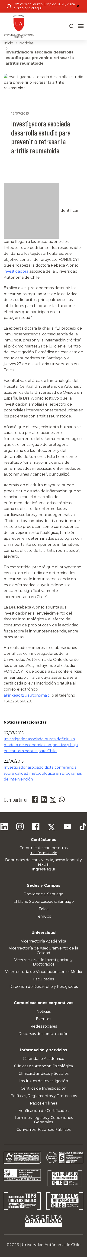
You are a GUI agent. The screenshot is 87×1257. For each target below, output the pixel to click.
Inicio (8, 43)
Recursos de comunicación (43, 1034)
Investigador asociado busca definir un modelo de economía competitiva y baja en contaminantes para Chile (41, 745)
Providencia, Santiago (43, 894)
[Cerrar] (78, 6)
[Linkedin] (4, 827)
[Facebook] (35, 827)
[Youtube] (67, 827)
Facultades (43, 979)
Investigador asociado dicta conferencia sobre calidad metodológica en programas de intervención (43, 773)
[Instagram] (20, 827)
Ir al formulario (43, 853)
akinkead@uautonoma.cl (27, 695)
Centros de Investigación (43, 1088)
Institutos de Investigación (43, 1081)
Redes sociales (43, 1026)
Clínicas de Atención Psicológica (43, 1066)
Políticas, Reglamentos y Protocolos (43, 1096)
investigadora (16, 271)
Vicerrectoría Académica (43, 941)
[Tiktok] (83, 827)
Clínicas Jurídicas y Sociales (43, 1073)
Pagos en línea (43, 1103)
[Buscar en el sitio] (71, 26)
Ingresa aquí (43, 869)
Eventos (43, 1019)
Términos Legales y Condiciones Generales (43, 1119)
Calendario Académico (43, 1058)
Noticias (26, 43)
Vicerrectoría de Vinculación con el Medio (43, 971)
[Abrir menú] (81, 26)
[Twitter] (51, 827)
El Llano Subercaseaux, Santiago (43, 901)
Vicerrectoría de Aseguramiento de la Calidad (43, 950)
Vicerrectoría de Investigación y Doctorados (43, 962)
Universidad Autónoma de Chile (51, 1245)
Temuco (43, 916)
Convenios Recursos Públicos (43, 1129)
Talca (43, 909)
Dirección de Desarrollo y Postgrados (44, 986)
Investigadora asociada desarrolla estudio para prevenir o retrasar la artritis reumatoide (40, 58)
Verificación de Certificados (43, 1110)
